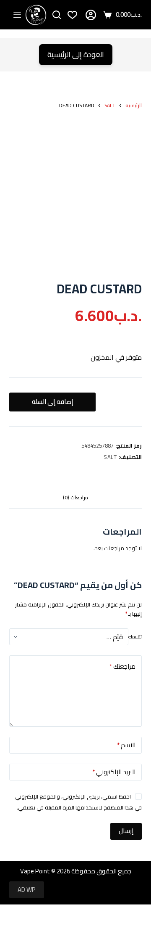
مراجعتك (122, 666)
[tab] (75, 498)
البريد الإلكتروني (113, 772)
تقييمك (135, 637)
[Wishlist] (72, 15)
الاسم (126, 745)
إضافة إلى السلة (52, 401)
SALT (110, 457)
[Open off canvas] (17, 14)
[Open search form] (56, 15)
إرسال (126, 831)
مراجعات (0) (75, 497)
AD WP (27, 889)
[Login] (91, 15)
